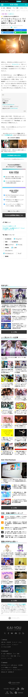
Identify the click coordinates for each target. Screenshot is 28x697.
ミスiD (15, 247)
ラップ (19, 253)
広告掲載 (20, 665)
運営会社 (3, 672)
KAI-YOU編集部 (22, 604)
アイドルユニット (9, 253)
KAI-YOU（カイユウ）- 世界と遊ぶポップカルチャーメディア (14, 5)
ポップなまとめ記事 (6, 646)
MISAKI (7, 247)
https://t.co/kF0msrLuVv (8, 104)
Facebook (8, 633)
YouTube (12, 633)
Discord (16, 633)
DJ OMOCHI (8, 239)
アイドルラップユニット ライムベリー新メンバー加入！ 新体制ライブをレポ (13, 21)
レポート (18, 10)
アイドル (13, 10)
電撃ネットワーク (9, 244)
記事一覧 (3, 642)
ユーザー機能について (6, 667)
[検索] (26, 4)
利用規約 (15, 667)
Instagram (19, 633)
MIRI (6, 241)
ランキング (14, 642)
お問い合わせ (14, 665)
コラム (20, 642)
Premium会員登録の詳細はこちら (14, 215)
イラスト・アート (5, 656)
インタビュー (15, 644)
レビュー (9, 644)
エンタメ (10, 658)
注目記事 (9, 642)
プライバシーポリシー (6, 669)
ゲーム (18, 656)
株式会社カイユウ (11, 604)
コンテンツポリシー (12, 605)
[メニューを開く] (2, 5)
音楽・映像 (8, 10)
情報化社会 (9, 653)
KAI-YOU (2, 10)
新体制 (6, 256)
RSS (23, 633)
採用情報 (10, 672)
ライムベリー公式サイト (8, 226)
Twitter (5, 633)
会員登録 (19, 1)
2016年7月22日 (14, 108)
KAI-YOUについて (5, 665)
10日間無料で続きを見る (14, 155)
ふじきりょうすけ (5, 27)
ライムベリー (15, 64)
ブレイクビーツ (8, 250)
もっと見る (14, 332)
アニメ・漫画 (16, 653)
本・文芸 (3, 653)
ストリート (3, 658)
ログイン (24, 1)
